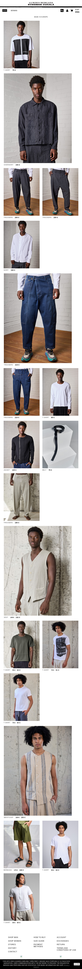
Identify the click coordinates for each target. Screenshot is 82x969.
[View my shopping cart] (72, 11)
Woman (14, 10)
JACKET (7, 470)
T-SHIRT (7, 70)
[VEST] (38, 571)
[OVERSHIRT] (38, 118)
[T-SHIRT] (22, 44)
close (76, 964)
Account (61, 937)
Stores (12, 944)
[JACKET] (22, 444)
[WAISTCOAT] (38, 771)
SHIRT (6, 270)
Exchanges (63, 941)
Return (61, 944)
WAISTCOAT (8, 817)
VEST (6, 617)
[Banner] (41, 4)
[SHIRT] (22, 244)
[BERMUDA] (22, 844)
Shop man (13, 937)
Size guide (39, 941)
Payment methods (38, 945)
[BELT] (60, 444)
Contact (12, 952)
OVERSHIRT (8, 165)
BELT (44, 470)
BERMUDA (8, 870)
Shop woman (14, 941)
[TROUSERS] (22, 192)
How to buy (40, 937)
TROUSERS (8, 217)
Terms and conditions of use (66, 949)
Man (5, 10)
